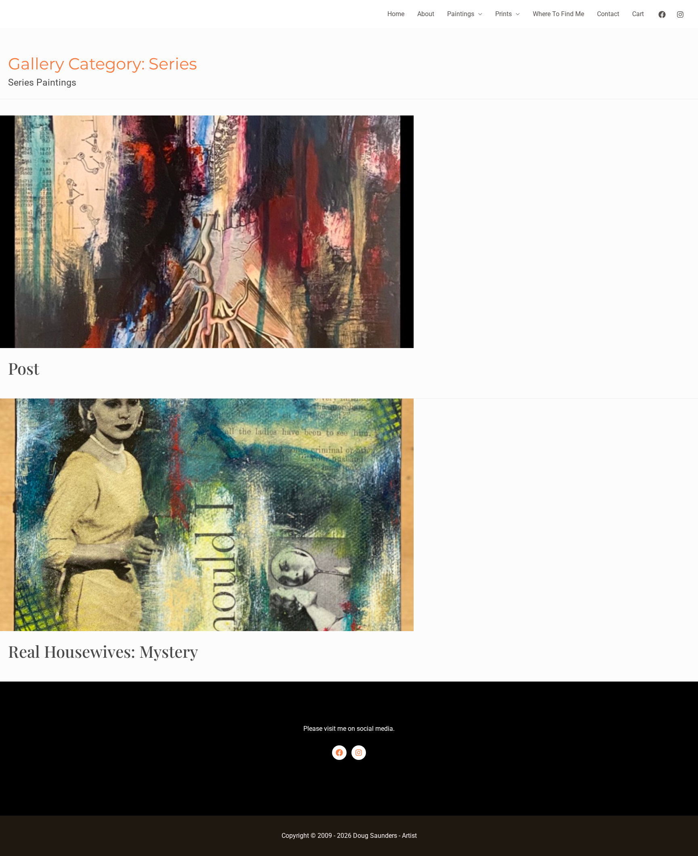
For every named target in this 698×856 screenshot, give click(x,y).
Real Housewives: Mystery (103, 651)
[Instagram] (680, 14)
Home (395, 14)
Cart (638, 14)
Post (23, 368)
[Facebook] (662, 14)
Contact (608, 14)
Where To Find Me (558, 14)
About (425, 14)
